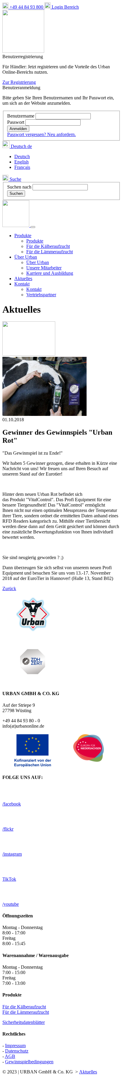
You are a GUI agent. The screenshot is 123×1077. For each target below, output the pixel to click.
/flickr (7, 828)
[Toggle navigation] (32, 227)
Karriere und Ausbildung (49, 273)
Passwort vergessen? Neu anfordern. (41, 134)
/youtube (10, 904)
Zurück (9, 588)
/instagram (12, 854)
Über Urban (37, 262)
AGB (10, 1056)
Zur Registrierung (19, 82)
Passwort (16, 122)
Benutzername (21, 115)
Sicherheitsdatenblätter (23, 1022)
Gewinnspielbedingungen (29, 1061)
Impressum (15, 1045)
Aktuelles (23, 278)
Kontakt (33, 289)
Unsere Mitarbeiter (43, 267)
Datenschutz (16, 1050)
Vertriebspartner (41, 294)
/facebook (11, 803)
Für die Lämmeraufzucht (49, 251)
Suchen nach (19, 186)
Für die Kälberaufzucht (48, 246)
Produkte (34, 240)
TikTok (9, 879)
